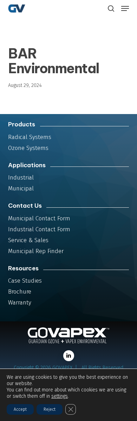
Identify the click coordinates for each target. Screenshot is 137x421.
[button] (125, 8)
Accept (20, 409)
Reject (50, 409)
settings (59, 396)
